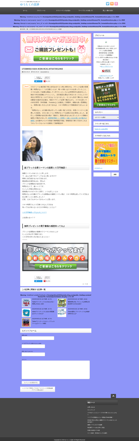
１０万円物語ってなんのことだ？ (34, 212)
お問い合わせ (91, 407)
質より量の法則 (108, 10)
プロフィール (41, 10)
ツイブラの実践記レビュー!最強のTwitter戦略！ (100, 417)
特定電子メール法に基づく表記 (96, 427)
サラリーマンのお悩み (63, 10)
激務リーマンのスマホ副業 (95, 425)
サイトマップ (91, 410)
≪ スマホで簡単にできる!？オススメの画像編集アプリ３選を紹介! (37, 389)
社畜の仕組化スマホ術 (94, 430)
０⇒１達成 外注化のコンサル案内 (98, 433)
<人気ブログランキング (105, 75)
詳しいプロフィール (107, 66)
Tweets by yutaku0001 (101, 129)
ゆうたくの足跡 (29, 4)
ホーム (25, 10)
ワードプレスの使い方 (85, 10)
